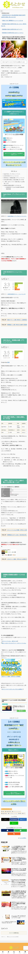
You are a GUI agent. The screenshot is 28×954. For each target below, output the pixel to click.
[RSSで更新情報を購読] (14, 833)
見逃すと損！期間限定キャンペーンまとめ (12, 20)
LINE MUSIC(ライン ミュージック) (16, 294)
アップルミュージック (13, 813)
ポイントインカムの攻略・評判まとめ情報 (17, 530)
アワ (24, 813)
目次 (12, 171)
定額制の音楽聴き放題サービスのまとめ (12, 185)
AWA (8, 362)
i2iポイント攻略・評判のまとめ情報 (11, 676)
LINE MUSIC (8, 811)
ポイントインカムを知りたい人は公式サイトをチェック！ (14, 154)
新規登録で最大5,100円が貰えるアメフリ (12, 29)
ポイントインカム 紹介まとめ (9, 641)
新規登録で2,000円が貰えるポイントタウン (12, 32)
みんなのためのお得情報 (7, 809)
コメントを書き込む (14, 932)
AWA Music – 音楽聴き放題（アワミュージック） (14, 177)
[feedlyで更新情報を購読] (20, 830)
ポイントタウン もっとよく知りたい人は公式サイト (14, 793)
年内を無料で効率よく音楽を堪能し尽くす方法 (14, 179)
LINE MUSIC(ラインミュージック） (11, 175)
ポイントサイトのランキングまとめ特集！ (12, 689)
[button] (25, 475)
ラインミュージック (16, 811)
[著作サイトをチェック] (7, 830)
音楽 (3, 811)
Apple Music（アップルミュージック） (12, 173)
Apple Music (5, 813)
